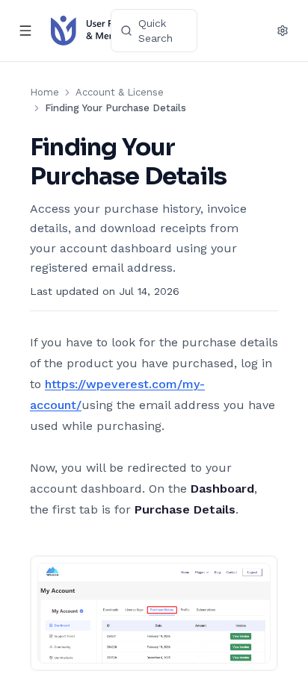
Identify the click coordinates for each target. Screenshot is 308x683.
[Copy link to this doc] (241, 177)
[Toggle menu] (25, 30)
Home (44, 92)
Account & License (120, 92)
